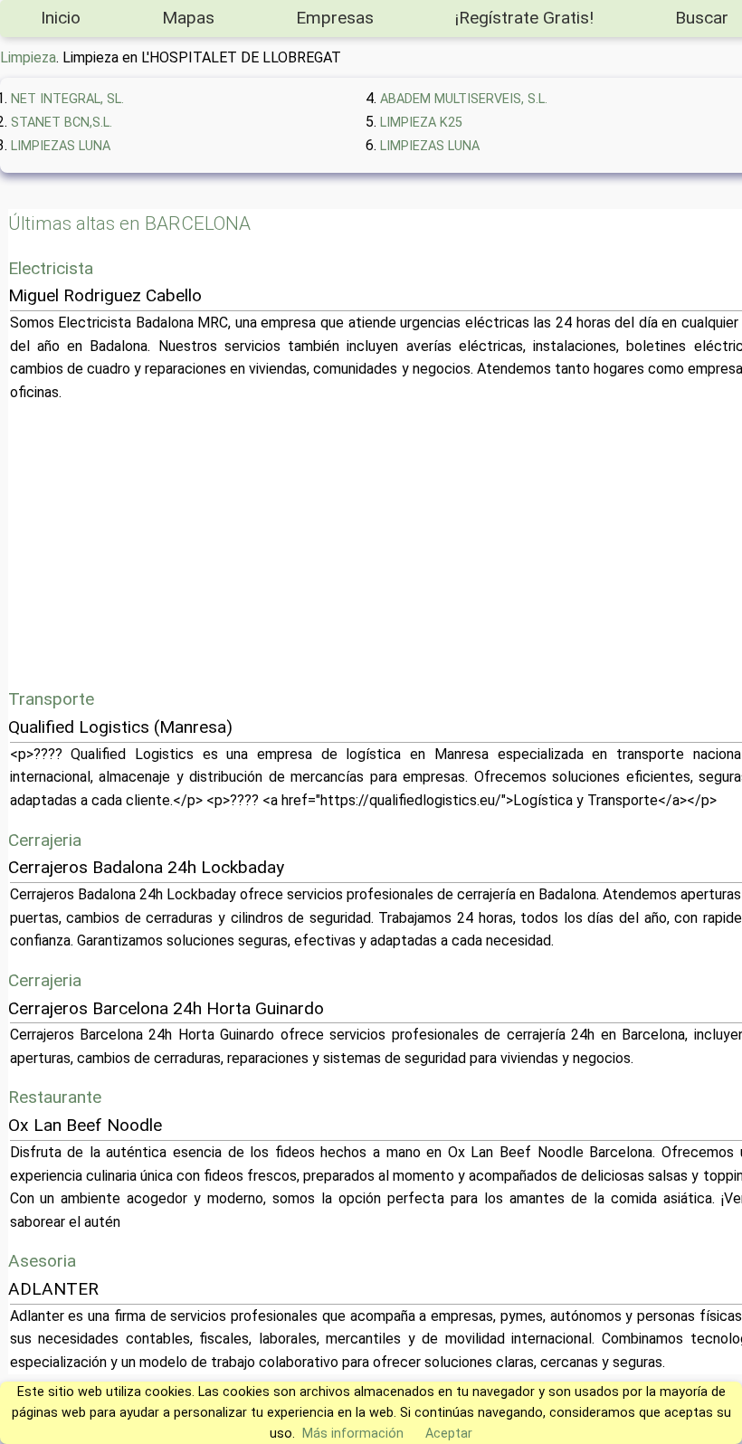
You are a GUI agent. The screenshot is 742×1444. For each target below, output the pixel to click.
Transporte (51, 699)
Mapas (188, 17)
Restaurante (54, 1097)
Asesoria (42, 1260)
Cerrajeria (44, 840)
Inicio (61, 17)
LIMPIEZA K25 (421, 122)
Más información (353, 1433)
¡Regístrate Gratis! (524, 17)
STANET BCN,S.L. (61, 122)
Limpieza (28, 57)
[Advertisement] (385, 544)
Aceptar (448, 1433)
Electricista (50, 268)
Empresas (335, 17)
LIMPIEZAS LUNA (60, 146)
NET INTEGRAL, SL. (67, 99)
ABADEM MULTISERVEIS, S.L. (463, 99)
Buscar (701, 17)
